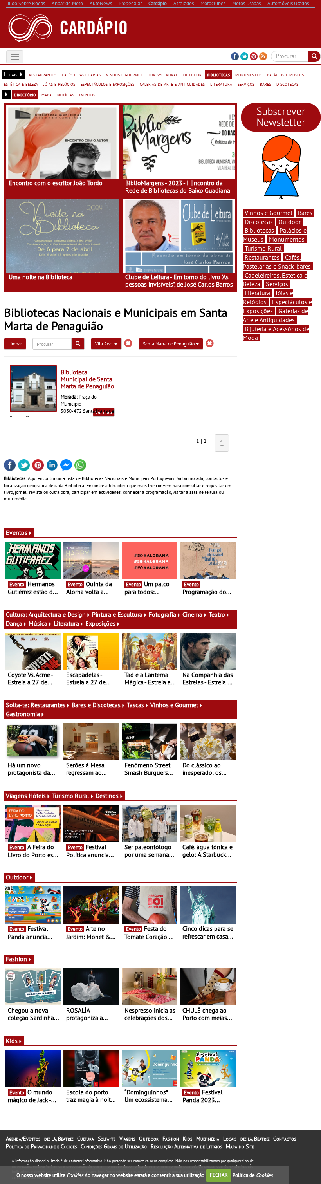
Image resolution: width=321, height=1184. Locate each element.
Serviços (277, 284)
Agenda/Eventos (23, 1138)
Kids (12, 1041)
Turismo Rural (70, 796)
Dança (14, 623)
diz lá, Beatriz (58, 1138)
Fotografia (162, 614)
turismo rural (163, 74)
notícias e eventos (76, 94)
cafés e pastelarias (81, 74)
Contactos (284, 1138)
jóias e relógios (59, 83)
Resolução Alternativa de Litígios (186, 1146)
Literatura (66, 623)
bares (265, 83)
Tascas (135, 705)
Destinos (107, 796)
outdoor (192, 74)
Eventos (16, 532)
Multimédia (207, 1138)
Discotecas (259, 222)
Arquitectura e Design (57, 614)
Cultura (85, 1138)
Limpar (15, 344)
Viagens (127, 1138)
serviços (246, 83)
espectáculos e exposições (107, 83)
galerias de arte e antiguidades (172, 83)
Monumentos (287, 239)
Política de (252, 1174)
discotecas (287, 83)
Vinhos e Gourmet (174, 705)
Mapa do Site (240, 1146)
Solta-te (106, 1138)
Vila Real (104, 344)
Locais (229, 1138)
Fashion (16, 959)
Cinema (192, 614)
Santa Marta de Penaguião (169, 344)
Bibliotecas (259, 230)
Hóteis (37, 796)
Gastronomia (23, 714)
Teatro (217, 614)
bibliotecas (218, 74)
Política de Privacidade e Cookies (41, 1146)
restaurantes (42, 74)
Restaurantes (48, 705)
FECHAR (219, 1174)
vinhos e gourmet (124, 74)
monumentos (248, 74)
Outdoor (17, 877)
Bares (305, 213)
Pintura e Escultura (117, 614)
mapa (46, 94)
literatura (221, 83)
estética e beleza (21, 83)
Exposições (100, 623)
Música (38, 623)
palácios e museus (285, 74)
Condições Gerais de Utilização (114, 1146)
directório (25, 94)
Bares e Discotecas (96, 705)
